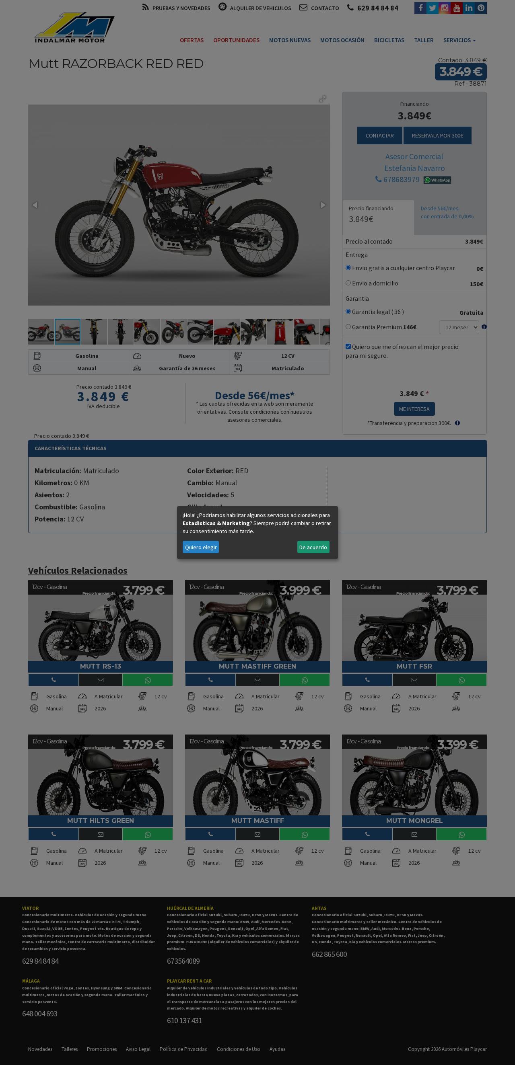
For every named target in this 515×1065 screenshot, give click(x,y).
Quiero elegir (201, 547)
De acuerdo (313, 547)
